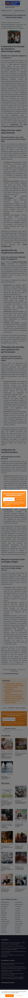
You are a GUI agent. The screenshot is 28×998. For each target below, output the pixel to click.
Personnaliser (19, 995)
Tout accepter (9, 995)
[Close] (24, 492)
